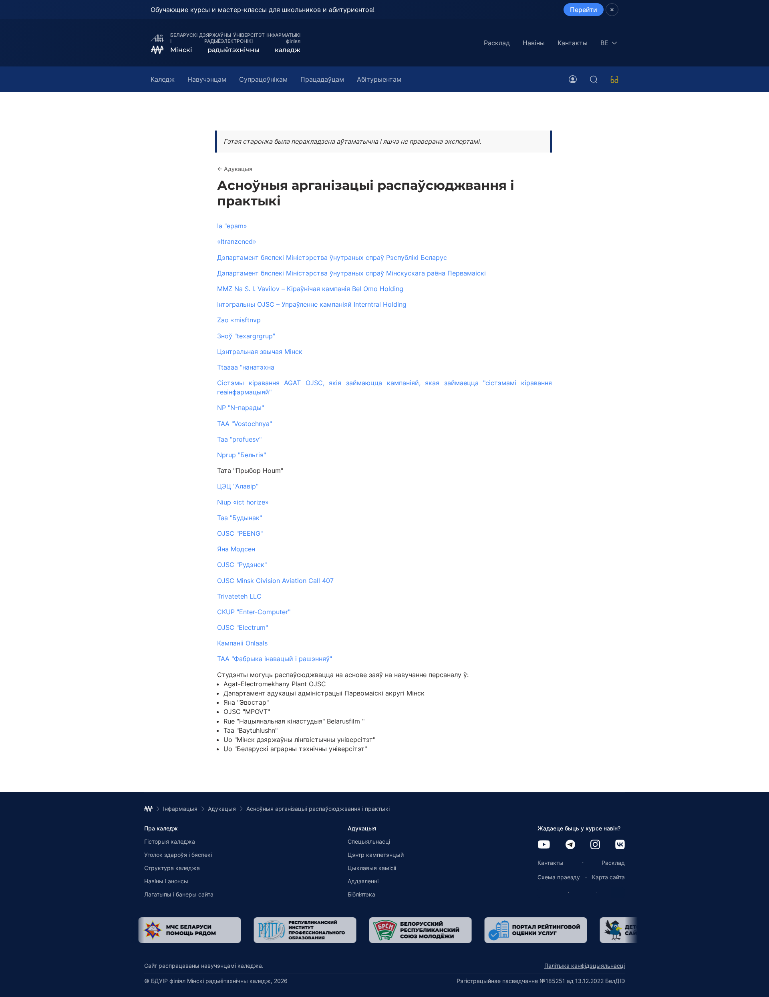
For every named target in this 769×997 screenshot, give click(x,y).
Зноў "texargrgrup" (246, 336)
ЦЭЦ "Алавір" (237, 486)
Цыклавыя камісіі (372, 867)
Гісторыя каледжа (169, 841)
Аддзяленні (363, 881)
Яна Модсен (236, 549)
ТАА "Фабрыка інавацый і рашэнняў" (274, 659)
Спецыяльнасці (369, 841)
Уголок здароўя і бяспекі (178, 854)
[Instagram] (595, 845)
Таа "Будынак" (239, 518)
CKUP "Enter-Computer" (253, 612)
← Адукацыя (234, 168)
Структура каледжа (172, 867)
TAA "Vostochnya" (244, 424)
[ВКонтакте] (620, 845)
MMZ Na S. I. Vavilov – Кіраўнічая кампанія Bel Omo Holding (310, 289)
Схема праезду (558, 877)
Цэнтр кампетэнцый (376, 854)
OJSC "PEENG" (240, 533)
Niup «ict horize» (243, 502)
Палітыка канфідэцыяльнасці (584, 965)
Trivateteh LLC (239, 596)
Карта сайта (608, 877)
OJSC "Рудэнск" (242, 565)
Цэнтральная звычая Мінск (259, 352)
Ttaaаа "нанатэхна (245, 367)
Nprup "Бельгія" (241, 455)
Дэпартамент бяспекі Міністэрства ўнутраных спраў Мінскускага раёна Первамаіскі (351, 273)
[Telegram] (570, 845)
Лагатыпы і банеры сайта (178, 894)
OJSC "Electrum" (242, 627)
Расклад (497, 43)
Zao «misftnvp (239, 320)
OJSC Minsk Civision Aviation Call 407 (275, 581)
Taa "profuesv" (239, 439)
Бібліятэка (361, 894)
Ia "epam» (232, 226)
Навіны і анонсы (166, 881)
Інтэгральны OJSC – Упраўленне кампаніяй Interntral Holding (312, 304)
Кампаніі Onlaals (242, 643)
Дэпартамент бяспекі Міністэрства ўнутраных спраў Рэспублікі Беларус (332, 257)
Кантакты (573, 43)
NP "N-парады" (240, 408)
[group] (195, 930)
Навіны (534, 43)
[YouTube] (543, 845)
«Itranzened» (236, 241)
